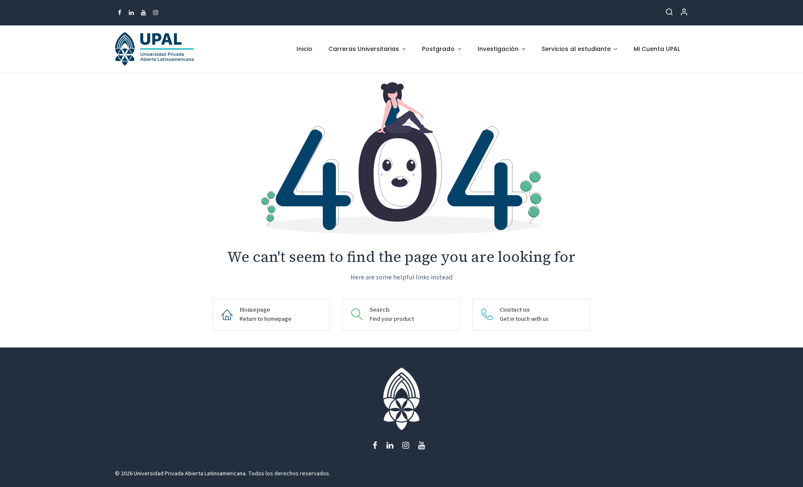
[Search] (669, 13)
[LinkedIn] (131, 12)
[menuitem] (304, 49)
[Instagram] (155, 12)
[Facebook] (119, 12)
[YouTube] (143, 12)
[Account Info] (684, 13)
